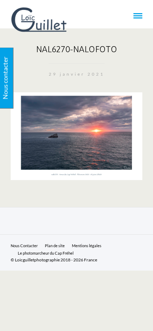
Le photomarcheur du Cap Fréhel (46, 253)
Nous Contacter (24, 245)
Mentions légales (86, 245)
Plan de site (55, 245)
